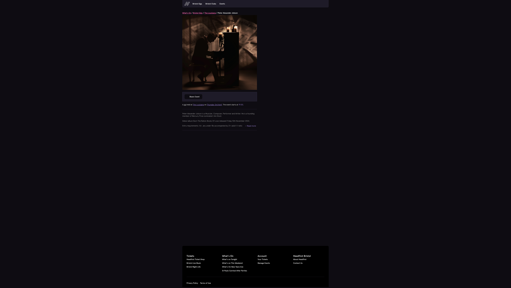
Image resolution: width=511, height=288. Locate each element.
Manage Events (264, 263)
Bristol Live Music (194, 263)
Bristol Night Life (194, 266)
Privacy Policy (192, 283)
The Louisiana (210, 13)
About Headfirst (299, 259)
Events (222, 3)
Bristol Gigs (197, 3)
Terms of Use (205, 283)
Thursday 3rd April (214, 104)
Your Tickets (263, 259)
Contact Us (297, 263)
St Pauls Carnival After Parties (234, 270)
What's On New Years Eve (232, 266)
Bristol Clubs (210, 3)
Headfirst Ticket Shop (196, 259)
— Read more (250, 126)
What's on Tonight (229, 259)
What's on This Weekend (232, 263)
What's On (186, 13)
